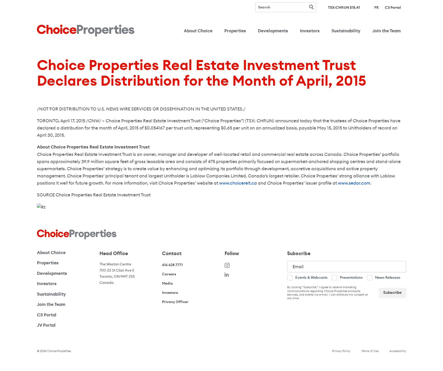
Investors (310, 31)
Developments (273, 31)
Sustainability (345, 31)
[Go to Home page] (85, 30)
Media (167, 283)
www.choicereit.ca (238, 183)
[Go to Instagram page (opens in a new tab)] (227, 265)
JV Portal (63, 325)
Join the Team (386, 31)
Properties (235, 31)
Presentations (351, 277)
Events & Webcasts (311, 277)
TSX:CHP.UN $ (344, 7)
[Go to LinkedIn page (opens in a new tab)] (227, 274)
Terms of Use (369, 351)
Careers (169, 274)
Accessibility (397, 351)
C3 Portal (393, 7)
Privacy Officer (175, 301)
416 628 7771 (172, 265)
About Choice (198, 31)
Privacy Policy (341, 351)
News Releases (387, 277)
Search (311, 7)
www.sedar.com (354, 183)
